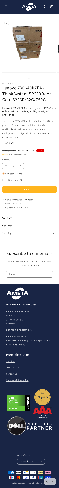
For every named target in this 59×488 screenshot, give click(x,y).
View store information (16, 207)
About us (10, 361)
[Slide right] (36, 78)
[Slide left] (23, 78)
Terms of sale (12, 367)
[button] (6, 6)
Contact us (11, 373)
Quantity (6, 159)
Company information (17, 380)
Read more (8, 142)
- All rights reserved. (39, 483)
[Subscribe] (49, 274)
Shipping (5, 155)
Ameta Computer (24, 483)
